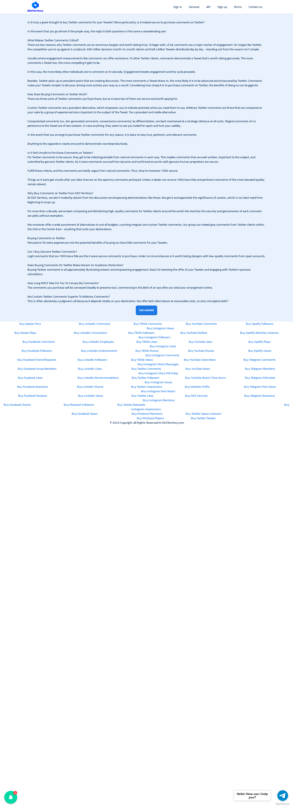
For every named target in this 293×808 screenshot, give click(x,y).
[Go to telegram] (282, 795)
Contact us (255, 7)
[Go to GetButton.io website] (283, 803)
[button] (10, 797)
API (208, 7)
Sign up (222, 7)
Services (194, 7)
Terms (238, 7)
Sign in (177, 7)
